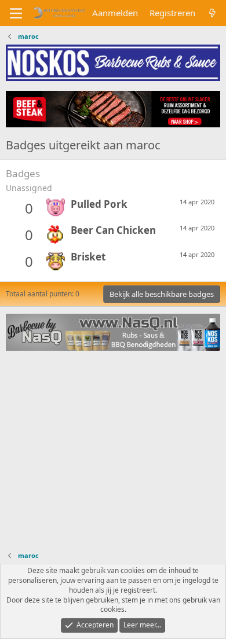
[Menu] (16, 13)
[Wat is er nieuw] (212, 13)
